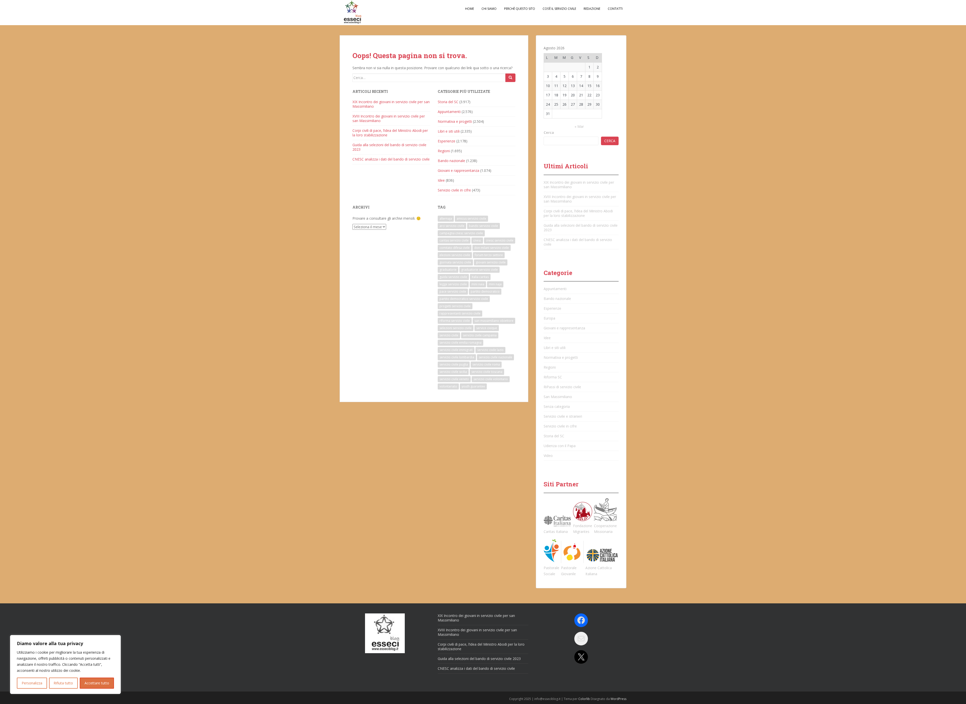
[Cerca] (510, 77)
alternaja (445, 218)
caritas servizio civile (454, 240)
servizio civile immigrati (456, 350)
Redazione (592, 9)
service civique (486, 328)
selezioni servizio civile (455, 328)
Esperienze (446, 141)
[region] (65, 664)
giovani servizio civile (491, 262)
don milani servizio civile (491, 248)
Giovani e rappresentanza (458, 170)
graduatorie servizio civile (479, 269)
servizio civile (448, 335)
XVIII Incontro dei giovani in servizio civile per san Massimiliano (388, 118)
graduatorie (448, 269)
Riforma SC (553, 377)
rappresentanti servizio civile (459, 313)
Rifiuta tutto (63, 683)
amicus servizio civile (471, 218)
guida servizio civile (453, 277)
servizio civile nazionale (495, 357)
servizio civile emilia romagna (460, 342)
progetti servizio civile (455, 306)
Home (469, 9)
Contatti (615, 9)
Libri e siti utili (449, 131)
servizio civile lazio (490, 350)
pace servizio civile (452, 291)
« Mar (579, 126)
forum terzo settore (489, 255)
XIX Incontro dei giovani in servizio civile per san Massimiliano (391, 104)
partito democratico (485, 291)
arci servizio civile (451, 226)
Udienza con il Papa (560, 445)
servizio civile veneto (454, 379)
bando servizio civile (483, 226)
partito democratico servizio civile (463, 299)
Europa (549, 318)
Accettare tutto (97, 683)
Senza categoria (557, 406)
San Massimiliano (558, 396)
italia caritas (480, 277)
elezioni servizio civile (454, 255)
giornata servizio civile (455, 262)
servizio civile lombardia (456, 357)
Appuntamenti (449, 111)
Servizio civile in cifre (454, 190)
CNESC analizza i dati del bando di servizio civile (391, 159)
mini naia (477, 284)
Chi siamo (489, 9)
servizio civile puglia (453, 364)
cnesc (477, 240)
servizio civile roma (486, 364)
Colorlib (584, 699)
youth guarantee (473, 386)
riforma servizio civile (454, 321)
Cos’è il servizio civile (559, 9)
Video (548, 455)
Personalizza (32, 683)
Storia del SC (448, 101)
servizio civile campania (480, 335)
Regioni (444, 150)
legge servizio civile (453, 284)
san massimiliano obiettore (493, 321)
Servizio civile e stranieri (563, 416)
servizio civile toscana (486, 372)
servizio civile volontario (490, 379)
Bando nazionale (451, 160)
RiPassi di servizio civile (562, 386)
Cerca (549, 132)
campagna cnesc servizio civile (461, 233)
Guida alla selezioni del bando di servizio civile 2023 (389, 147)
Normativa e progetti (455, 121)
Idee (441, 180)
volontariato (448, 386)
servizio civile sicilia (453, 372)
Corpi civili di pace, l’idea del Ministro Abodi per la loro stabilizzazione (390, 132)
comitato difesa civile (454, 248)
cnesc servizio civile (499, 240)
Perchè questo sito (519, 9)
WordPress (618, 699)
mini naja (495, 284)
